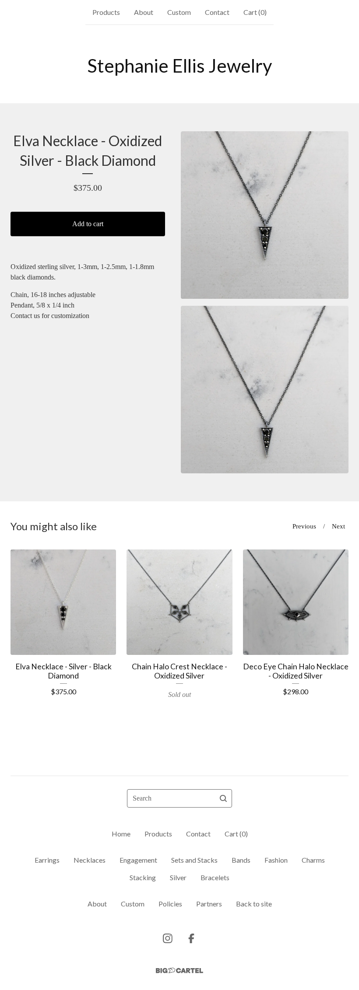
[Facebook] (191, 938)
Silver (178, 877)
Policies (170, 903)
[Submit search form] (223, 798)
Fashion (276, 860)
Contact (217, 12)
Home (121, 833)
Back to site (254, 903)
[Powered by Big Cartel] (179, 970)
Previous (304, 526)
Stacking (143, 877)
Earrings (47, 860)
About (143, 12)
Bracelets (215, 877)
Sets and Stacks (194, 860)
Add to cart (87, 223)
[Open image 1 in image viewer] (264, 215)
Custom (179, 12)
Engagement (138, 860)
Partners (209, 903)
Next (338, 526)
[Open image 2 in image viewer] (264, 389)
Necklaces (90, 860)
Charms (313, 860)
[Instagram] (168, 938)
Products (106, 12)
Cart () (255, 12)
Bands (241, 860)
